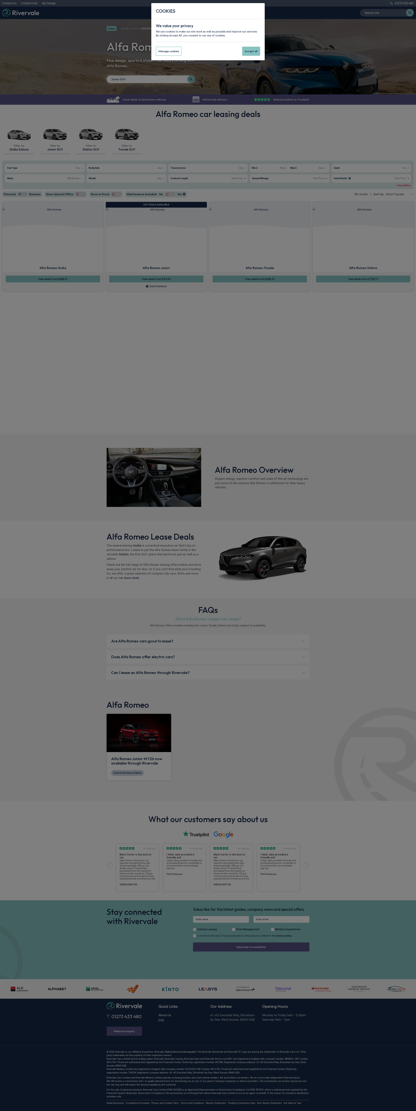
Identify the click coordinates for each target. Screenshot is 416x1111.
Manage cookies (168, 51)
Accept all (251, 51)
